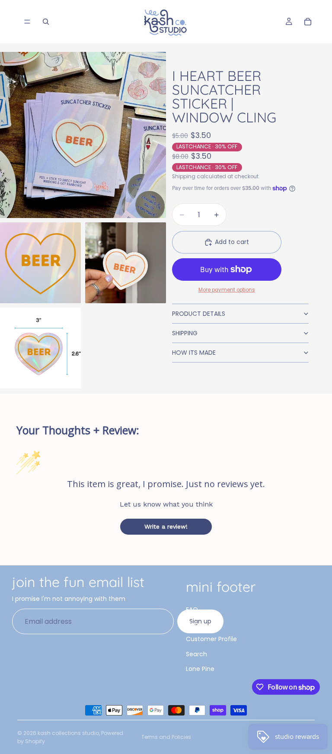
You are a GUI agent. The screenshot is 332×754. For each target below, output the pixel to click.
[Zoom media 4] (40, 348)
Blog (192, 624)
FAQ (192, 609)
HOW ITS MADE (194, 352)
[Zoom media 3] (125, 262)
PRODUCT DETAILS (198, 313)
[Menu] (27, 22)
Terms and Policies (166, 737)
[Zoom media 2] (40, 262)
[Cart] (307, 21)
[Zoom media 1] (83, 135)
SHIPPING (185, 333)
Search (196, 654)
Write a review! (166, 526)
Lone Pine (200, 668)
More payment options (226, 289)
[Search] (45, 21)
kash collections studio (68, 733)
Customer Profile (211, 639)
